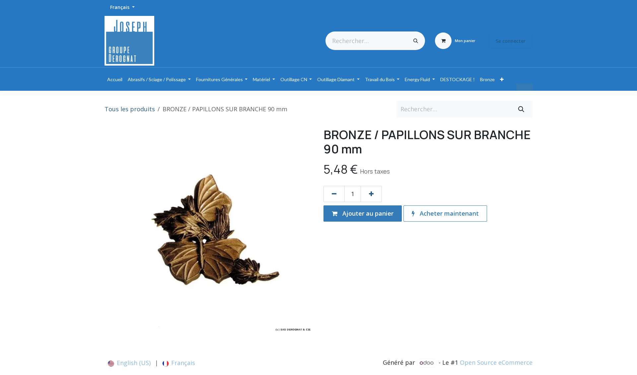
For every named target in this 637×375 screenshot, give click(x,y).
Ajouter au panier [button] (367, 213)
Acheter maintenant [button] (448, 213)
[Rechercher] (415, 40)
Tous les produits (130, 109)
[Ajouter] (371, 194)
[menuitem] (115, 79)
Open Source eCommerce (496, 362)
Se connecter (511, 41)
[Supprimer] (334, 194)
